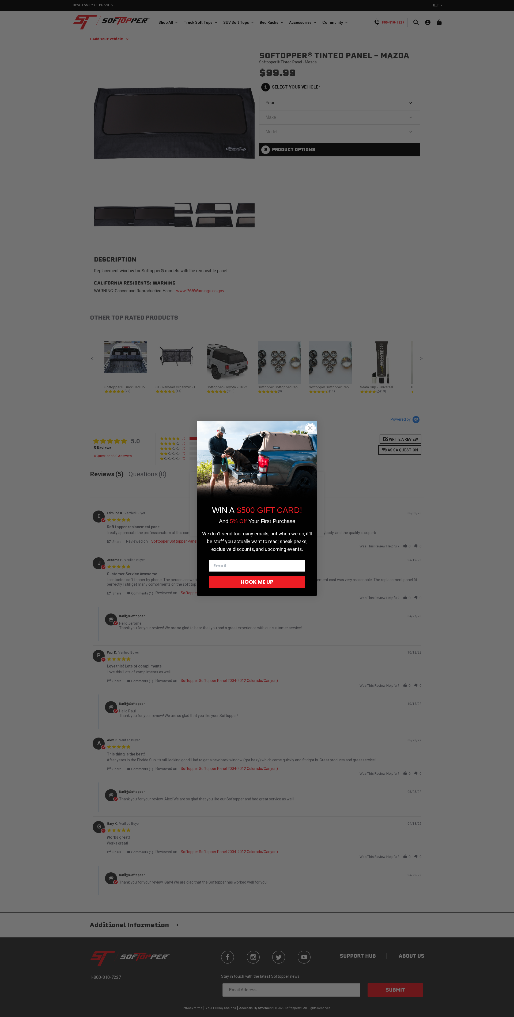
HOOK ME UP (257, 582)
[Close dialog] (310, 428)
